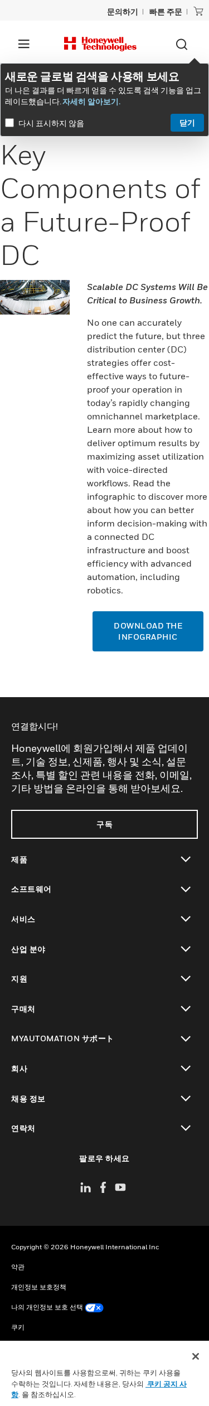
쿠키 (18, 1327)
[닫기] (195, 1356)
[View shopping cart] (198, 11)
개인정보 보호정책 (38, 1287)
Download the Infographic (148, 631)
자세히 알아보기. (91, 101)
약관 (18, 1267)
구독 (104, 824)
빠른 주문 (165, 11)
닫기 (187, 122)
